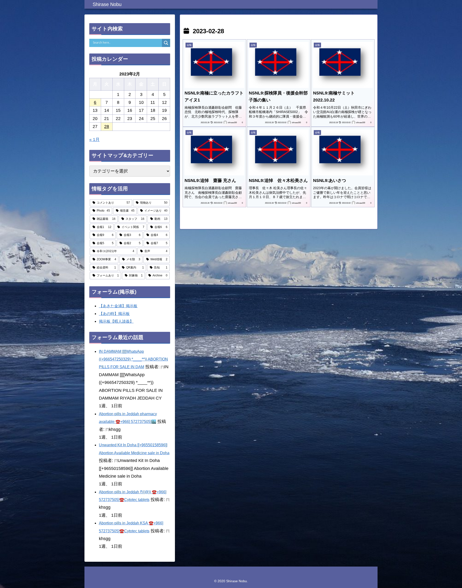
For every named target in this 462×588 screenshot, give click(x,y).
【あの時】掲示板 (114, 314)
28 (106, 126)
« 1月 (94, 139)
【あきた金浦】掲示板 (118, 306)
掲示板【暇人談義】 (116, 321)
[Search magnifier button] (166, 43)
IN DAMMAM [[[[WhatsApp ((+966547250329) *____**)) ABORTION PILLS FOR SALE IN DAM (133, 359)
